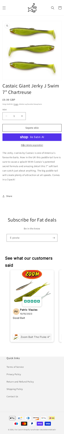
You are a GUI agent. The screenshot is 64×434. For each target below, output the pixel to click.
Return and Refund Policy (20, 381)
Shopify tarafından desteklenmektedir (39, 429)
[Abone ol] (53, 238)
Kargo (16, 104)
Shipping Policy (15, 389)
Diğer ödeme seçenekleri (32, 145)
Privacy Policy (14, 374)
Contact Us (12, 396)
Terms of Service (15, 366)
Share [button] (9, 196)
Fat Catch (19, 429)
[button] (4, 7)
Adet (4, 109)
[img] (32, 301)
